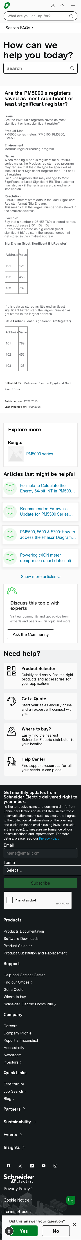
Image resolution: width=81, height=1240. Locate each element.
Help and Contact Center (24, 975)
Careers (10, 1026)
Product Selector (18, 946)
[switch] (9, 1231)
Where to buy (15, 997)
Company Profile (18, 1033)
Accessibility (14, 1048)
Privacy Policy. (49, 838)
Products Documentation (24, 931)
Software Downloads (21, 938)
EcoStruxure (14, 1084)
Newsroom (12, 1055)
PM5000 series (39, 454)
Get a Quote (13, 989)
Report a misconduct (21, 1040)
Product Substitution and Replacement (35, 953)
